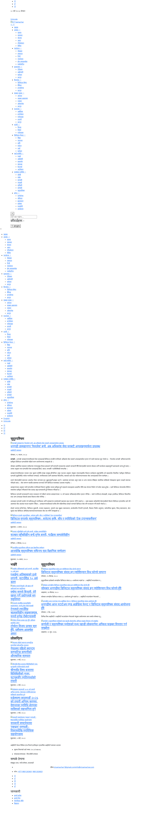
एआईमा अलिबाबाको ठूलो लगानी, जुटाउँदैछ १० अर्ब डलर (24, 578)
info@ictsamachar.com (84, 767)
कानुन (19, 77)
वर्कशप (20, 203)
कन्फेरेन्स (20, 195)
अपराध (20, 95)
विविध (19, 46)
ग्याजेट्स (17, 48)
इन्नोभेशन (20, 114)
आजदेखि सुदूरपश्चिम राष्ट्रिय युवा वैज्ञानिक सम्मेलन (38, 551)
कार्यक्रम (20, 209)
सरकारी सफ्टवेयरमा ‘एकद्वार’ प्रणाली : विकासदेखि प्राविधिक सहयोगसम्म (22, 728)
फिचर (19, 127)
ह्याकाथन (20, 201)
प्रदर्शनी (20, 206)
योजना (20, 38)
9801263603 (38, 771)
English (70, 16)
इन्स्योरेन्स (21, 88)
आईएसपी (20, 72)
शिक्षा (19, 138)
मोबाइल (20, 51)
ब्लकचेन (20, 161)
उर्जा (19, 148)
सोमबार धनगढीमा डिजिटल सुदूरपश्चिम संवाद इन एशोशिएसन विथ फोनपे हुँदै (81, 588)
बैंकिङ (19, 85)
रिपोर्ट (19, 130)
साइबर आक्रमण (23, 98)
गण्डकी (20, 182)
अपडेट (16, 30)
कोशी (19, 174)
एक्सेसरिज (21, 64)
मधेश (19, 177)
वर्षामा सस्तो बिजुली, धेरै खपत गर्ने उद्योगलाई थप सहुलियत (23, 595)
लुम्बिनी (20, 185)
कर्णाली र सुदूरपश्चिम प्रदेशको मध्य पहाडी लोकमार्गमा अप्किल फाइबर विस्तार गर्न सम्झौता (84, 626)
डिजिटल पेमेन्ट (22, 82)
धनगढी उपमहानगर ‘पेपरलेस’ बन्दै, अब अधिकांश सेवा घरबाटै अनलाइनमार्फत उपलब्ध (55, 446)
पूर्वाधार (20, 74)
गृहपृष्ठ (16, 27)
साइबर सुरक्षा (18, 93)
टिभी (19, 56)
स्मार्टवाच (20, 59)
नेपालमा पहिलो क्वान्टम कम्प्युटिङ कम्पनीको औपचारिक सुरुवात (23, 652)
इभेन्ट (16, 193)
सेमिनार (20, 198)
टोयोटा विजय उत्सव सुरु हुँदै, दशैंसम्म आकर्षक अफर (24, 629)
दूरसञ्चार (17, 67)
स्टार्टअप (17, 109)
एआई (19, 156)
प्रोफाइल (20, 117)
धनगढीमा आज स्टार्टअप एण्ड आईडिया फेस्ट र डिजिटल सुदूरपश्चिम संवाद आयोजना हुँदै (85, 606)
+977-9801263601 (25, 771)
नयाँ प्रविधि (18, 153)
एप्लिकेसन (21, 43)
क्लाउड (20, 164)
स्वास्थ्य (20, 140)
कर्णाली (20, 188)
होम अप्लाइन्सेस (22, 61)
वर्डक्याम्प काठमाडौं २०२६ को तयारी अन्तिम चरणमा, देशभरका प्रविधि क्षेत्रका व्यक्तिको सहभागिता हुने (24, 703)
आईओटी (20, 159)
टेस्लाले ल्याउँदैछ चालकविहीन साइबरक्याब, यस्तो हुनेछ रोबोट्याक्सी (24, 612)
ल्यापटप (20, 53)
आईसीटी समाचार (16, 450)
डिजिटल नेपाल (19, 135)
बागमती (20, 180)
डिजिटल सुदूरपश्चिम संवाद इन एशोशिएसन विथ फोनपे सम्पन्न (73, 572)
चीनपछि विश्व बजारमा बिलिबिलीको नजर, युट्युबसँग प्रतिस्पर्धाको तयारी (23, 675)
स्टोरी (16, 124)
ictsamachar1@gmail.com (64, 767)
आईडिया (20, 111)
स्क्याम (20, 101)
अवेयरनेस (21, 103)
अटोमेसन (20, 169)
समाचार (20, 35)
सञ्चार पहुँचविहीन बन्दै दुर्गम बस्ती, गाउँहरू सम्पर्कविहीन (40, 534)
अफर (19, 40)
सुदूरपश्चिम (21, 190)
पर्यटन (19, 145)
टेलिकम (20, 69)
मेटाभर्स (20, 167)
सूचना (19, 32)
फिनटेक (17, 80)
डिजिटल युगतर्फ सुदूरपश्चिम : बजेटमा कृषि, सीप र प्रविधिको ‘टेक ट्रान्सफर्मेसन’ (54, 518)
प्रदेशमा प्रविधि (19, 172)
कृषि (19, 143)
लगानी (20, 119)
